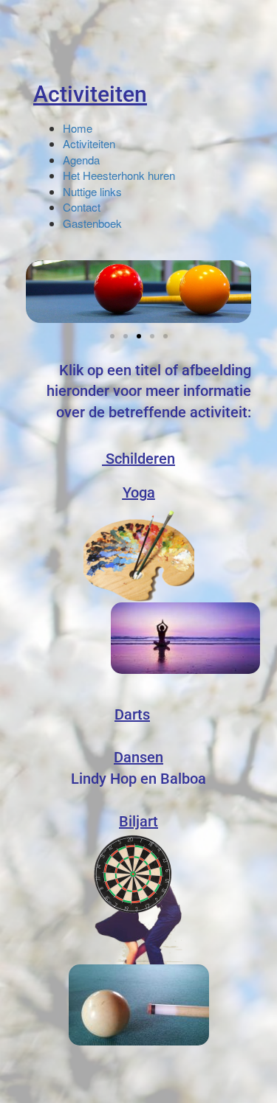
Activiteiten (90, 94)
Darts (132, 714)
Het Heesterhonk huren (119, 175)
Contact (81, 207)
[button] (112, 336)
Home (77, 128)
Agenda (81, 159)
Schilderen (140, 458)
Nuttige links (92, 191)
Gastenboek (92, 223)
